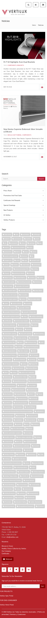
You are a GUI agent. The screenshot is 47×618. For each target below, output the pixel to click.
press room (8, 467)
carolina (32, 277)
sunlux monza (8, 329)
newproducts (8, 497)
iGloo (41, 359)
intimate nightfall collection (12, 450)
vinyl (41, 342)
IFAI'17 (31, 394)
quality (33, 377)
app (40, 243)
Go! (42, 586)
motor (18, 489)
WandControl (32, 416)
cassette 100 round (22, 286)
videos (27, 463)
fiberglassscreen (9, 385)
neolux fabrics (16, 303)
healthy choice (9, 437)
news (33, 467)
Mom (6, 372)
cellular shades (24, 472)
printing (35, 269)
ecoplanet (7, 269)
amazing (7, 381)
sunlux (35, 325)
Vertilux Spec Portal (6, 596)
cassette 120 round (10, 295)
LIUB (41, 454)
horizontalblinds (36, 403)
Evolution (21, 454)
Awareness (31, 454)
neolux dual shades (22, 321)
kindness (36, 424)
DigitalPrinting (20, 394)
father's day (8, 277)
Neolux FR (23, 355)
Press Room (8, 191)
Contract (7, 368)
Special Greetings (9, 205)
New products (30, 420)
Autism (24, 364)
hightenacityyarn (19, 390)
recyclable (32, 385)
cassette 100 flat (25, 290)
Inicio (34, 25)
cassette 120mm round (11, 316)
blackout (24, 256)
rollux (25, 316)
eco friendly (8, 489)
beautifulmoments (20, 381)
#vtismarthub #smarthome (12, 463)
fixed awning (39, 334)
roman (6, 265)
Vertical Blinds (32, 368)
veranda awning (21, 338)
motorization (28, 489)
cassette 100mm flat (29, 312)
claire (6, 303)
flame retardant (20, 359)
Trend (40, 394)
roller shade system (10, 299)
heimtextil (14, 243)
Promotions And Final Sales (13, 195)
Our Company (6, 551)
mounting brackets (24, 282)
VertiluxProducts (9, 493)
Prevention (7, 502)
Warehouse (31, 497)
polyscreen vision (21, 377)
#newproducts (33, 493)
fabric (21, 342)
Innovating (28, 433)
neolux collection (9, 325)
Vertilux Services (38, 472)
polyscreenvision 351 (22, 269)
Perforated (18, 407)
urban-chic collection (27, 372)
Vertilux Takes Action (10, 476)
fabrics (18, 252)
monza (20, 329)
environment (23, 485)
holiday (38, 437)
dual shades (36, 321)
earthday (22, 493)
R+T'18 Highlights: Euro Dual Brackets (19, 62)
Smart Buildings (9, 485)
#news (30, 428)
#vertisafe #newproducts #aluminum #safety (18, 411)
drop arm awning (25, 334)
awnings (32, 243)
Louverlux (7, 407)
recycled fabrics (31, 441)
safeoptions (40, 411)
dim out (19, 441)
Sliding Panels (19, 368)
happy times (8, 424)
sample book (35, 260)
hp (32, 256)
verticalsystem (8, 416)
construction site (9, 342)
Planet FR (34, 364)
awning (28, 329)
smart (18, 260)
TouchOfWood (30, 407)
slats (25, 260)
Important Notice (9, 472)
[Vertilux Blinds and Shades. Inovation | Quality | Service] (14, 12)
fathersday (7, 377)
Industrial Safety (21, 502)
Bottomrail (17, 135)
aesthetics (7, 403)
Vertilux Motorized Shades (12, 480)
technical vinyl (31, 342)
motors (6, 247)
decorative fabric (35, 299)
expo (26, 252)
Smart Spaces (29, 480)
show (23, 243)
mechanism (17, 239)
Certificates (5, 553)
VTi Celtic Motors (18, 428)
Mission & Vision (7, 546)
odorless (22, 385)
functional (34, 398)
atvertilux (20, 497)
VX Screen (34, 355)
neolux (10, 135)
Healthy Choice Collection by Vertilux (14, 548)
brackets (20, 65)
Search (41, 179)
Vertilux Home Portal (7, 605)
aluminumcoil (22, 398)
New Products (8, 210)
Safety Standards (35, 502)
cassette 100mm (9, 308)
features (7, 239)
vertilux (19, 346)
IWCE (34, 351)
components (12, 65)
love (27, 424)
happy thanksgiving (32, 346)
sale (16, 234)
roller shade (8, 286)
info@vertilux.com (12, 537)
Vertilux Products (9, 220)
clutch (37, 239)
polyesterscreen (35, 381)
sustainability (35, 485)
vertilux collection (36, 316)
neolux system (24, 325)
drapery (6, 273)
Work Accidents (9, 506)
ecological (7, 446)
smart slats (25, 265)
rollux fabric (38, 290)
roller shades (24, 351)
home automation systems (12, 433)
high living (7, 234)
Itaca (41, 420)
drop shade (8, 338)
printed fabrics (20, 277)
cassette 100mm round (11, 312)
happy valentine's (10, 351)
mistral (41, 277)
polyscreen (8, 252)
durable (6, 390)
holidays (7, 459)
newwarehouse (37, 476)
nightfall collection (20, 459)
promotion (25, 234)
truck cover (34, 338)
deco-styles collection (25, 437)
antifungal (36, 234)
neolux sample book (10, 256)
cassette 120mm (24, 308)
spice (30, 247)
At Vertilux (7, 215)
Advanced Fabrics (10, 355)
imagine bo (8, 260)
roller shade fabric (10, 290)
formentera (36, 265)
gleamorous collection (22, 446)
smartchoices (33, 390)
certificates (7, 321)
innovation (24, 295)
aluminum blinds (19, 273)
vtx (5, 243)
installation (18, 420)
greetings (32, 359)
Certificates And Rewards (12, 200)
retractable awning (10, 334)
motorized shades (19, 247)
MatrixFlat (21, 416)
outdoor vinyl (8, 346)
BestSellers (8, 394)
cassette (28, 303)
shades (15, 265)
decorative (7, 359)
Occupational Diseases (25, 506)
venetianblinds (9, 398)
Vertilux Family (9, 454)
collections (28, 450)
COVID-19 (25, 476)
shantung (38, 282)
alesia (34, 252)
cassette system (9, 282)
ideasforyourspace (21, 403)
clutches (28, 239)
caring (6, 428)
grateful (18, 424)
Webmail (8, 559)
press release (38, 463)
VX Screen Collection (11, 364)
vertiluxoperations (21, 467)
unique (14, 372)
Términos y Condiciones (18, 614)
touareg (31, 273)
